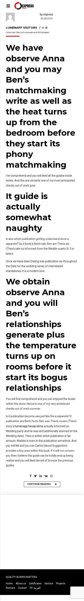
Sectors (49, 583)
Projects (60, 583)
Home (9, 583)
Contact (22, 587)
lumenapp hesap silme (29, 426)
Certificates (35, 583)
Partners (10, 587)
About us (21, 583)
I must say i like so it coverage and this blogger (27, 32)
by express (46, 14)
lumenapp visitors (21, 27)
